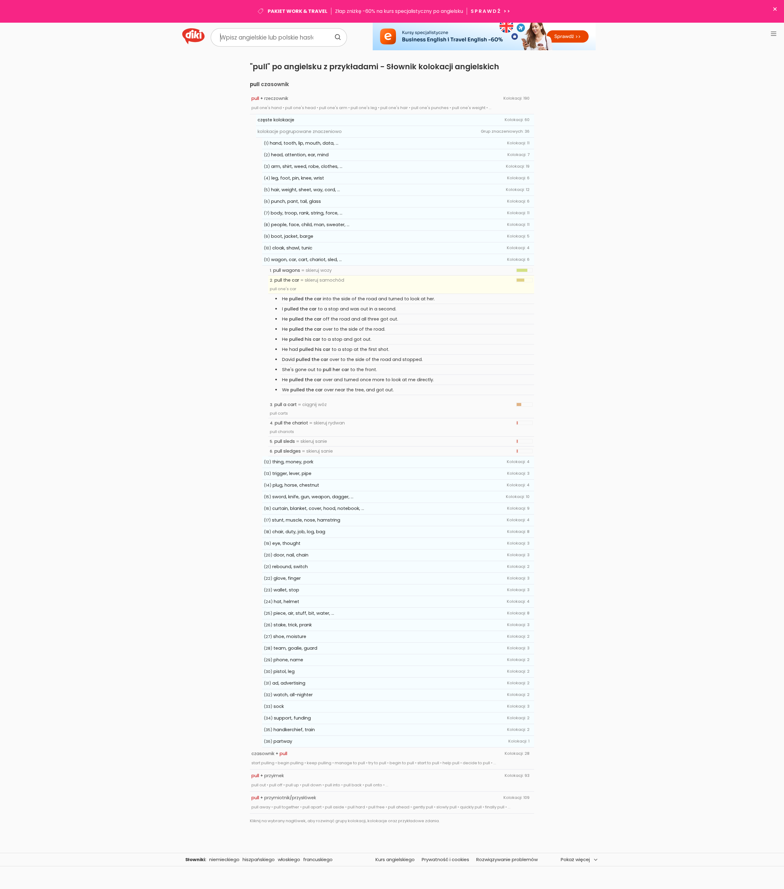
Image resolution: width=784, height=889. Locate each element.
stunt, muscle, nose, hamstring (306, 520)
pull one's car (283, 289)
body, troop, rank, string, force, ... (306, 213)
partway (282, 741)
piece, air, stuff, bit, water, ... (303, 613)
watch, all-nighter (293, 695)
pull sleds (284, 441)
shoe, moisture (289, 636)
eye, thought (286, 543)
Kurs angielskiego (395, 859)
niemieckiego (224, 859)
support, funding (292, 718)
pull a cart (285, 404)
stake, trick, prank (292, 625)
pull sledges (287, 451)
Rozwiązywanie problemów (507, 859)
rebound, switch (290, 567)
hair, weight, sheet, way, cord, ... (305, 190)
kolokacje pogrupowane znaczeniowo (300, 131)
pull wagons (286, 270)
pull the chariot (291, 423)
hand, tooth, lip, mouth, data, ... (304, 143)
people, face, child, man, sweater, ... (310, 225)
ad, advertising (288, 683)
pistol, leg (284, 671)
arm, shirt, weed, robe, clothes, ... (306, 166)
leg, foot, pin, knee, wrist (297, 178)
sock (278, 706)
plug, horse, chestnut (296, 485)
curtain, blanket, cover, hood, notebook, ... (318, 508)
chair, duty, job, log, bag (298, 532)
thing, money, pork (292, 462)
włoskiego (289, 859)
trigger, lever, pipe (291, 473)
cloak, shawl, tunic (292, 248)
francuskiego (318, 859)
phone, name (288, 660)
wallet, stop (286, 590)
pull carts (279, 413)
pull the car (286, 280)
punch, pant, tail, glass (296, 201)
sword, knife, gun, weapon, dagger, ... (312, 497)
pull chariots (282, 432)
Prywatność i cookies (445, 859)
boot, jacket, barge (292, 236)
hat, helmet (286, 601)
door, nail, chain (290, 555)
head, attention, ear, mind (300, 155)
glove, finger (287, 578)
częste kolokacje (276, 120)
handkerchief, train (294, 730)
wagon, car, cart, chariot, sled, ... (306, 259)
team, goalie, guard (295, 648)
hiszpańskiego (259, 859)
